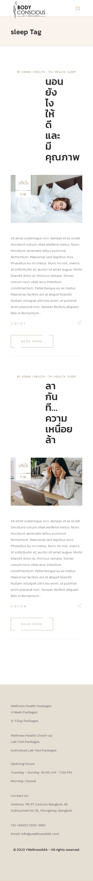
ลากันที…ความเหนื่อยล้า (59, 412)
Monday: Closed (23, 781)
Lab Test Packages (25, 741)
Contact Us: (20, 795)
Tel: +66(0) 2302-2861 (28, 825)
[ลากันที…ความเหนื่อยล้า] (46, 482)
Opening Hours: (23, 763)
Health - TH (43, 72)
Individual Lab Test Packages (34, 750)
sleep (71, 72)
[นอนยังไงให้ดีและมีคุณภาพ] (46, 199)
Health (60, 72)
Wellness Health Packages (31, 706)
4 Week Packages (24, 712)
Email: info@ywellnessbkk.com (35, 833)
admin (27, 72)
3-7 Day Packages (24, 720)
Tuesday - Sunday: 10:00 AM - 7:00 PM (41, 772)
